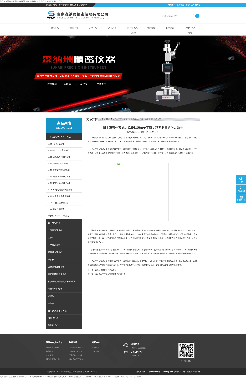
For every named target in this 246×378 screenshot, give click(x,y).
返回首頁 (171, 5)
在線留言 (180, 5)
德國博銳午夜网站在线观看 (77, 359)
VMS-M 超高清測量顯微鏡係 (60, 190)
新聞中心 (93, 28)
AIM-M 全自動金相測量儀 (59, 196)
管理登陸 (196, 372)
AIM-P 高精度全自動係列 (58, 163)
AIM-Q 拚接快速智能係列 (59, 170)
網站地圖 (3, 377)
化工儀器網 (187, 372)
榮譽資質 (151, 28)
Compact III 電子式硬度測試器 (77, 351)
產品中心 (74, 28)
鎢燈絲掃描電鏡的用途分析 (105, 270)
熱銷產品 (73, 342)
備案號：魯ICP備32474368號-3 (148, 372)
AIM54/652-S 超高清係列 (58, 150)
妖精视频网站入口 (61, 377)
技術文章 (112, 28)
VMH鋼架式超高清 (56, 209)
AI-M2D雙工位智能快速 (58, 203)
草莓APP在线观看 (46, 377)
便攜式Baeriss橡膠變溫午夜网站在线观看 (77, 355)
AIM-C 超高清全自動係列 (59, 157)
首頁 (101, 119)
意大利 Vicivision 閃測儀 (58, 216)
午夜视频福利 (22, 377)
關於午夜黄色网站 (132, 30)
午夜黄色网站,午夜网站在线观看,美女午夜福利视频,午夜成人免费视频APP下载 (31, 1)
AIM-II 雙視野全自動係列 (59, 183)
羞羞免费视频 (74, 377)
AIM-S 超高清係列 (56, 144)
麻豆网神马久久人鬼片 (121, 377)
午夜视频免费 (33, 377)
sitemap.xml (168, 372)
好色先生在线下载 (104, 377)
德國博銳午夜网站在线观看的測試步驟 (110, 274)
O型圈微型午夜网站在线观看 (77, 347)
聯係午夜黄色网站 (193, 5)
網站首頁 (55, 28)
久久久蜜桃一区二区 (88, 377)
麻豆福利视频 (135, 377)
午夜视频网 (11, 377)
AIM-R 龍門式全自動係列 (59, 177)
